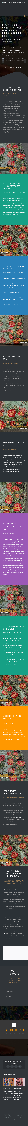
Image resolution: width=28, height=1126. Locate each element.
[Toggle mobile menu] (25, 16)
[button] (3, 60)
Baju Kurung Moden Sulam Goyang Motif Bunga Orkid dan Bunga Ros (8, 1091)
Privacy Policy (16, 1119)
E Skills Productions (8, 1119)
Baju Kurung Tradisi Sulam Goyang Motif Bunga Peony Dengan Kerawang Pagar (20, 1092)
